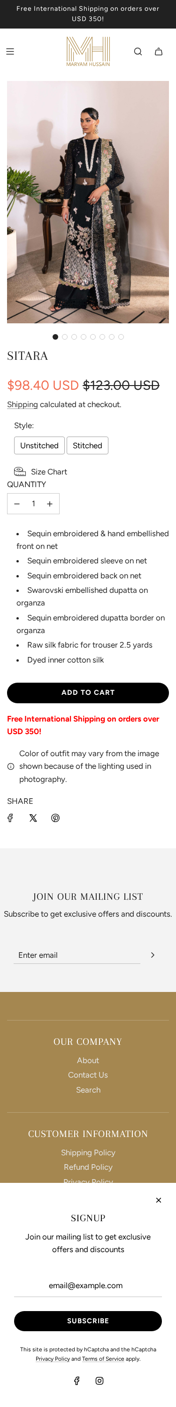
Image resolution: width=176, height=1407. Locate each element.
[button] (55, 337)
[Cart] (158, 51)
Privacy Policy (88, 1182)
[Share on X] (33, 818)
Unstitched (39, 445)
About (88, 1060)
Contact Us (88, 1074)
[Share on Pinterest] (55, 818)
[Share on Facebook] (10, 818)
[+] (49, 504)
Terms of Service (103, 1359)
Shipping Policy (88, 1152)
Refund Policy (88, 1167)
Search (88, 1089)
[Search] (138, 51)
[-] (17, 504)
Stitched (87, 445)
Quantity (26, 484)
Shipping (22, 404)
